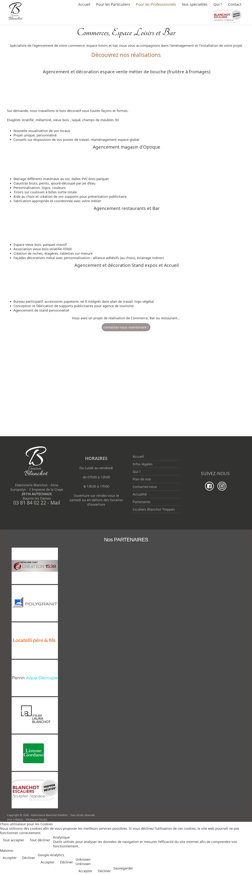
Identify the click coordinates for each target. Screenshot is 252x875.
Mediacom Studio (36, 819)
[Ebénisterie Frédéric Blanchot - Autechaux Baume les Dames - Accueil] (15, 10)
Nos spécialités (195, 4)
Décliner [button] (28, 857)
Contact (234, 4)
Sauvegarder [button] (123, 868)
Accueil (84, 4)
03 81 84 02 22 (29, 502)
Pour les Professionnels (156, 4)
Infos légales (143, 464)
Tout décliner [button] (40, 840)
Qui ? (217, 4)
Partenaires (142, 502)
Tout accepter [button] (13, 840)
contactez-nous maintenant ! (126, 327)
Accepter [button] (10, 857)
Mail (55, 502)
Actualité (140, 494)
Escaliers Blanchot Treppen (154, 509)
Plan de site (142, 479)
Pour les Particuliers (113, 4)
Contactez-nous (145, 486)
